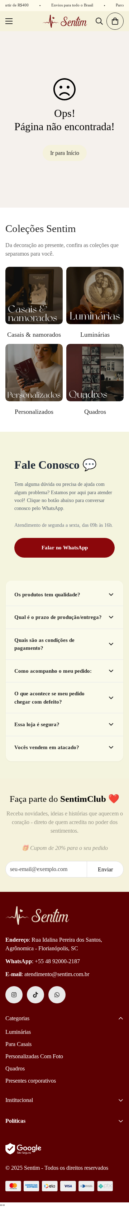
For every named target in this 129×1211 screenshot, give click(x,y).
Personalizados (34, 411)
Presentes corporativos (30, 1081)
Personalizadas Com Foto (34, 1056)
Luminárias (95, 334)
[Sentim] (64, 21)
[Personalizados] (34, 372)
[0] (115, 21)
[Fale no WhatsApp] (57, 994)
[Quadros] (95, 372)
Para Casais (18, 1044)
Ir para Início (64, 153)
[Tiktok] (35, 994)
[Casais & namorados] (34, 295)
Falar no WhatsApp (65, 547)
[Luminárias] (95, 295)
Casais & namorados (34, 334)
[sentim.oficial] (14, 994)
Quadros (95, 411)
